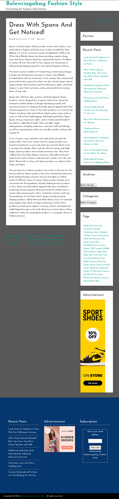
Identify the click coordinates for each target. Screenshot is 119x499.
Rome (99, 262)
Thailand (93, 268)
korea (97, 245)
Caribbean (88, 232)
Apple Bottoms (91, 226)
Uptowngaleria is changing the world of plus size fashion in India (96, 141)
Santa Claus (95, 265)
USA (88, 275)
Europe (87, 235)
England (103, 232)
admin (42, 39)
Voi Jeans (99, 275)
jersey (92, 242)
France (94, 235)
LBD (92, 248)
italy (103, 239)
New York (93, 255)
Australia (88, 229)
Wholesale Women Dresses (96, 278)
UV (92, 275)
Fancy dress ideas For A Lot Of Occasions (16, 240)
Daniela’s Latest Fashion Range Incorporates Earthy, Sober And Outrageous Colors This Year (45, 240)
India (86, 239)
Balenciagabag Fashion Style (44, 4)
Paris (102, 258)
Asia (101, 226)
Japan (86, 242)
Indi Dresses (94, 239)
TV (91, 271)
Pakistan (96, 258)
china (96, 232)
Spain (86, 268)
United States (103, 271)
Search (105, 21)
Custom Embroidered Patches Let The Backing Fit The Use (96, 110)
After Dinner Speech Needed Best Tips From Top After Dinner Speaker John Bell (22, 441)
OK (89, 258)
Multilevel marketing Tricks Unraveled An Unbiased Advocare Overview (96, 88)
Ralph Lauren (90, 262)
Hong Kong (103, 235)
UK (94, 271)
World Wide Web (91, 281)
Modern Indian (95, 252)
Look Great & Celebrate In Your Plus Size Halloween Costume (96, 60)
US (85, 275)
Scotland (106, 265)
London (98, 248)
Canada (96, 229)
